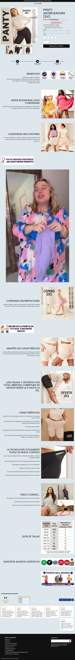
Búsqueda (7, 640)
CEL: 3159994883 (9, 650)
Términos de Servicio (10, 648)
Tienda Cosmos (15, 658)
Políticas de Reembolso (11, 645)
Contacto (7, 641)
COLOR (44, 34)
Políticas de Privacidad (11, 643)
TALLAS (44, 29)
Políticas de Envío (9, 647)
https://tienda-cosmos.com (12, 654)
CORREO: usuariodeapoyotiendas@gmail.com (16, 652)
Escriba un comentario (65, 599)
